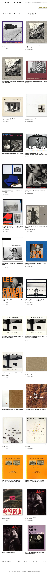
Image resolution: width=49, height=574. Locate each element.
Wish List (45, 4)
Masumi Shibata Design (32, 571)
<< (26, 561)
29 (41, 561)
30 (43, 561)
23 (31, 561)
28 (40, 561)
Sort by (14, 13)
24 (33, 561)
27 (38, 561)
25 (34, 561)
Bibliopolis (38, 571)
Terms (18, 569)
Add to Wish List (6, 48)
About (15, 569)
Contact (29, 569)
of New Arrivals (43, 7)
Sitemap (33, 569)
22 (29, 561)
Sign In (42, 4)
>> (45, 561)
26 (36, 561)
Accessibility (23, 569)
